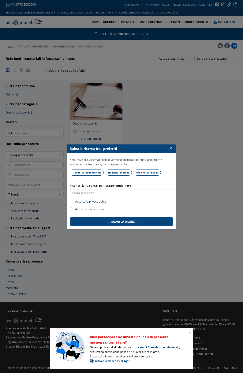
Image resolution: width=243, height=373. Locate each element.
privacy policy (97, 201)
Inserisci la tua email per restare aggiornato (100, 185)
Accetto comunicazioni (89, 209)
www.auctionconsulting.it (113, 361)
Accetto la (90, 201)
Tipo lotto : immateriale (86, 172)
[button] (190, 332)
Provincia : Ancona (147, 172)
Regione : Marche (118, 172)
